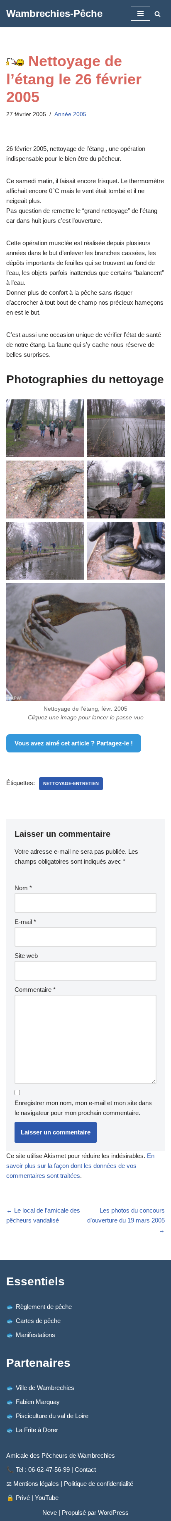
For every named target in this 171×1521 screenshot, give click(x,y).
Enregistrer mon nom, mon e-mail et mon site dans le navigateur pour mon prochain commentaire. (83, 1107)
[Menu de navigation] (140, 14)
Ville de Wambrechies (45, 1387)
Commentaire (35, 989)
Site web (26, 955)
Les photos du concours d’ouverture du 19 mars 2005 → (126, 1220)
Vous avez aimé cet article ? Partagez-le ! (74, 743)
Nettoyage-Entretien (71, 783)
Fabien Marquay (38, 1401)
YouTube (47, 1497)
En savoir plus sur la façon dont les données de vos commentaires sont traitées (80, 1165)
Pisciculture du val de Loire (52, 1415)
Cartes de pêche (38, 1320)
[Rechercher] (157, 14)
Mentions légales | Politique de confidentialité (73, 1483)
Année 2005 (70, 114)
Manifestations (35, 1334)
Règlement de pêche (44, 1306)
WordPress (113, 1512)
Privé (23, 1497)
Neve (49, 1512)
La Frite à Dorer (37, 1429)
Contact (85, 1469)
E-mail (25, 921)
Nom (23, 887)
